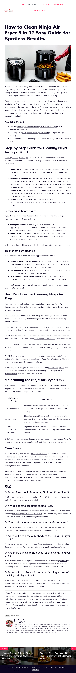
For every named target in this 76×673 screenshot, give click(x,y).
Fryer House (24, 622)
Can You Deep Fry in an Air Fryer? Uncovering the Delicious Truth (56, 656)
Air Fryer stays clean (56, 368)
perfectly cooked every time (15, 474)
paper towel (62, 561)
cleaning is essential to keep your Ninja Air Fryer (37, 127)
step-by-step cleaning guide (49, 457)
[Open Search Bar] (42, 16)
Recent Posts (15, 615)
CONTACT (35, 670)
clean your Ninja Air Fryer (29, 110)
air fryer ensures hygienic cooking (36, 133)
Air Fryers (32, 5)
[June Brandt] (9, 626)
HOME (22, 5)
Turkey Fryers (59, 5)
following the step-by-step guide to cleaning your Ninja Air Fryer (40, 304)
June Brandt (19, 620)
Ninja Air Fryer (58, 92)
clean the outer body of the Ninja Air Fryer (25, 544)
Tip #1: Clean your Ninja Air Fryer (18, 316)
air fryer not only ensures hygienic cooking (34, 101)
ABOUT (33, 667)
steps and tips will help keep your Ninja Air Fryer (38, 285)
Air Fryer (18, 216)
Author (7, 615)
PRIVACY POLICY (60, 667)
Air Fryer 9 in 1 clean (39, 454)
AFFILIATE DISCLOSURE (42, 10)
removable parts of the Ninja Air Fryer (27, 514)
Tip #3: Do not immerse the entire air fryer (21, 336)
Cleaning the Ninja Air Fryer (16, 158)
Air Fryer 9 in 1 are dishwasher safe (50, 527)
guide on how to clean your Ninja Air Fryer (51, 138)
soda (18, 224)
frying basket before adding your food (31, 359)
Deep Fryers (45, 5)
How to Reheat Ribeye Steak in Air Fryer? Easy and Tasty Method (18, 656)
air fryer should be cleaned (44, 339)
